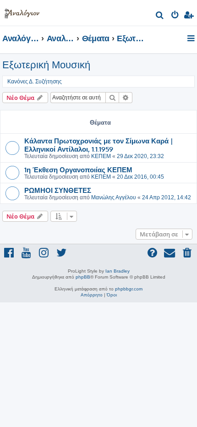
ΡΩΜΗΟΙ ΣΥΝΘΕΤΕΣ (57, 190)
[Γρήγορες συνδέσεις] (191, 39)
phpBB (83, 276)
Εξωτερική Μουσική (46, 65)
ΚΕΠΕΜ (101, 156)
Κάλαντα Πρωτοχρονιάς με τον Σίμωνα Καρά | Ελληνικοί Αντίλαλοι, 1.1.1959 (98, 145)
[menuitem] (160, 16)
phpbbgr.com (128, 288)
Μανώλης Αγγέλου (113, 197)
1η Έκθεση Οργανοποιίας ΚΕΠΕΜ (78, 169)
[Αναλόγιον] (22, 11)
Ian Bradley (117, 271)
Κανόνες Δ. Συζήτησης (34, 81)
